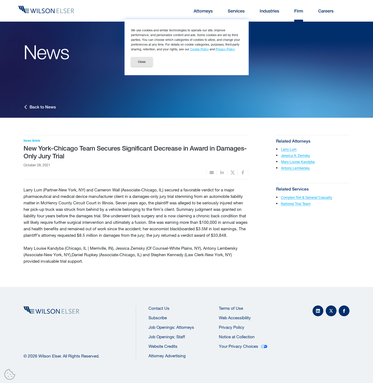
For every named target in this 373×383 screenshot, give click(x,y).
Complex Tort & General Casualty (306, 197)
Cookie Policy (199, 49)
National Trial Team (296, 204)
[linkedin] (222, 172)
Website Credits (163, 346)
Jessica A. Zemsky (295, 155)
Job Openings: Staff (167, 336)
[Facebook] (344, 310)
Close (142, 62)
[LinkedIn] (318, 310)
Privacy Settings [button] (11, 375)
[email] (212, 172)
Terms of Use (231, 308)
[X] (331, 310)
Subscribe (158, 317)
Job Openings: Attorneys (171, 327)
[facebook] (243, 172)
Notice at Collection (237, 336)
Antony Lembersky (295, 168)
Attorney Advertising (167, 355)
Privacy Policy (231, 327)
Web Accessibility (235, 317)
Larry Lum (289, 149)
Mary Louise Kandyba (298, 162)
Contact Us (159, 308)
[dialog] (187, 47)
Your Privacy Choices (238, 346)
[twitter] (232, 172)
